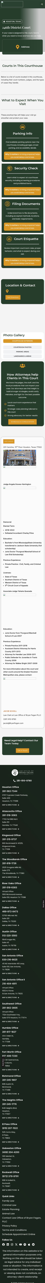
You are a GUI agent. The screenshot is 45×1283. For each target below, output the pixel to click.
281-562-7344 (9, 791)
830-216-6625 (9, 959)
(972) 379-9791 (10, 1176)
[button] (12, 297)
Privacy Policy (9, 1225)
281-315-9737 (9, 839)
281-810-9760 (24, 780)
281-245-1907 (9, 1080)
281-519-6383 (9, 887)
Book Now (3, 1062)
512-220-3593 (9, 935)
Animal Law (8, 1213)
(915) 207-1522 (10, 1128)
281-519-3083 (9, 815)
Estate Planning (10, 1209)
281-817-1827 (9, 1032)
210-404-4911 (9, 983)
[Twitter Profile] (16, 1244)
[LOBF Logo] (22, 772)
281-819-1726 (9, 863)
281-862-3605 (9, 1008)
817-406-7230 (9, 1056)
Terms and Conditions (14, 1230)
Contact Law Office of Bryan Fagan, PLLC (21, 1219)
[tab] (22, 341)
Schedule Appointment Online (18, 1234)
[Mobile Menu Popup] (42, 4)
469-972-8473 (10, 911)
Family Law (8, 1200)
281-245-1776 (9, 1104)
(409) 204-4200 (10, 1152)
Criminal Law (9, 1205)
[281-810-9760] (14, 781)
